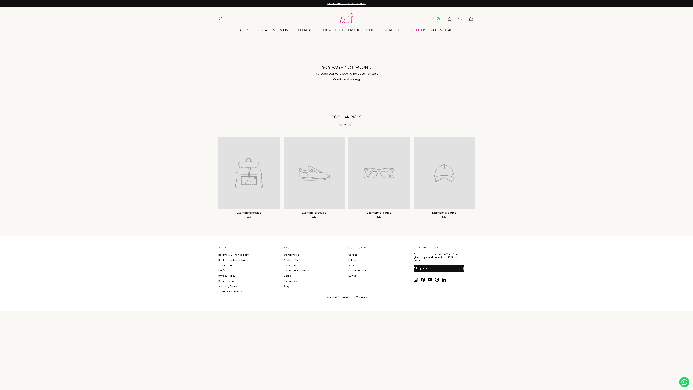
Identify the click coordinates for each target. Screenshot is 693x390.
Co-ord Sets (391, 30)
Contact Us (290, 281)
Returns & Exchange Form (234, 254)
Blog (286, 286)
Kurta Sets (266, 30)
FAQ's (221, 270)
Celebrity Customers (296, 270)
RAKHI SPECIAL (441, 30)
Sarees (244, 30)
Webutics (361, 297)
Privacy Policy (226, 275)
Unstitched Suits (361, 30)
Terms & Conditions (230, 291)
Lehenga (353, 260)
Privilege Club (292, 260)
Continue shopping (346, 79)
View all (346, 125)
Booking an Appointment (233, 260)
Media (287, 275)
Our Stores (290, 265)
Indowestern (332, 30)
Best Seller (416, 30)
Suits (284, 30)
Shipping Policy (227, 286)
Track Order (225, 265)
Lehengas (305, 30)
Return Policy (226, 281)
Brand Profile (291, 254)
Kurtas (352, 275)
